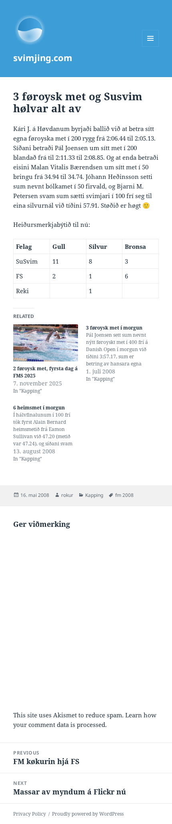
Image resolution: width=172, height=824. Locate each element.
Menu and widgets (150, 46)
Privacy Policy (29, 813)
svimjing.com (42, 58)
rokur (67, 495)
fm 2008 (124, 495)
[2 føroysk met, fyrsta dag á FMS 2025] (45, 342)
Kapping (94, 495)
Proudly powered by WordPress (88, 813)
